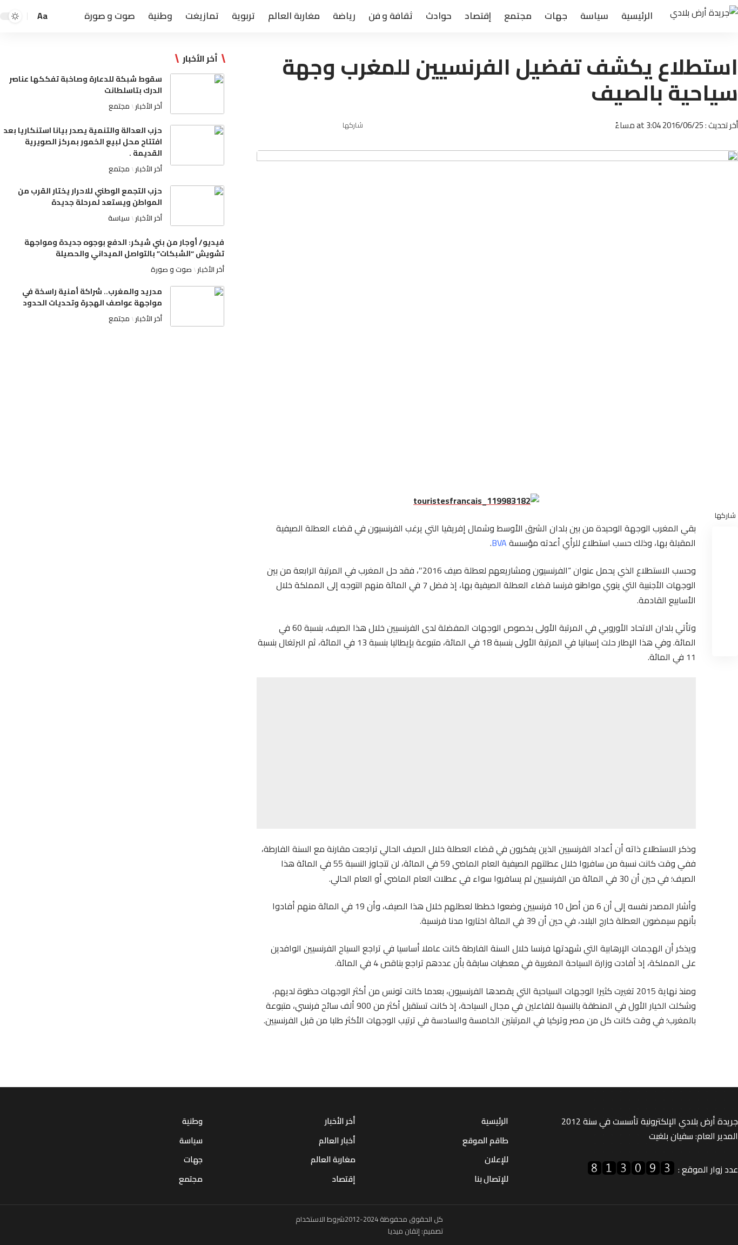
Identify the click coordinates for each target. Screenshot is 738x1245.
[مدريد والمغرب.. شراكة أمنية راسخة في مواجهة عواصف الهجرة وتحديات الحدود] (197, 306)
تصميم (433, 1230)
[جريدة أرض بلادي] (704, 16)
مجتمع (119, 106)
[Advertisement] (476, 753)
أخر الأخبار (148, 106)
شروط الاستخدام (320, 1219)
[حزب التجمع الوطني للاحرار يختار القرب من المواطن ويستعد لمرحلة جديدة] (197, 205)
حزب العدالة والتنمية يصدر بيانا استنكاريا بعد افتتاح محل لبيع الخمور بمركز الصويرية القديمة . (82, 141)
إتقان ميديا (404, 1230)
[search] (60, 16)
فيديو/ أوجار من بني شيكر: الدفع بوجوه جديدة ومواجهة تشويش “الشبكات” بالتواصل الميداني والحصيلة (124, 248)
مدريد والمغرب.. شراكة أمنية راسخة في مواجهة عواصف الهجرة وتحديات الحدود (92, 297)
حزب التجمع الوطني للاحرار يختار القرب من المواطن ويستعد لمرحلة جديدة (90, 196)
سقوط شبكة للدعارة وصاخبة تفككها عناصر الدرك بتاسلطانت (85, 84)
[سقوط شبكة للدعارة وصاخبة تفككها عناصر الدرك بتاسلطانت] (197, 94)
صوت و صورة (171, 269)
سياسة (119, 218)
